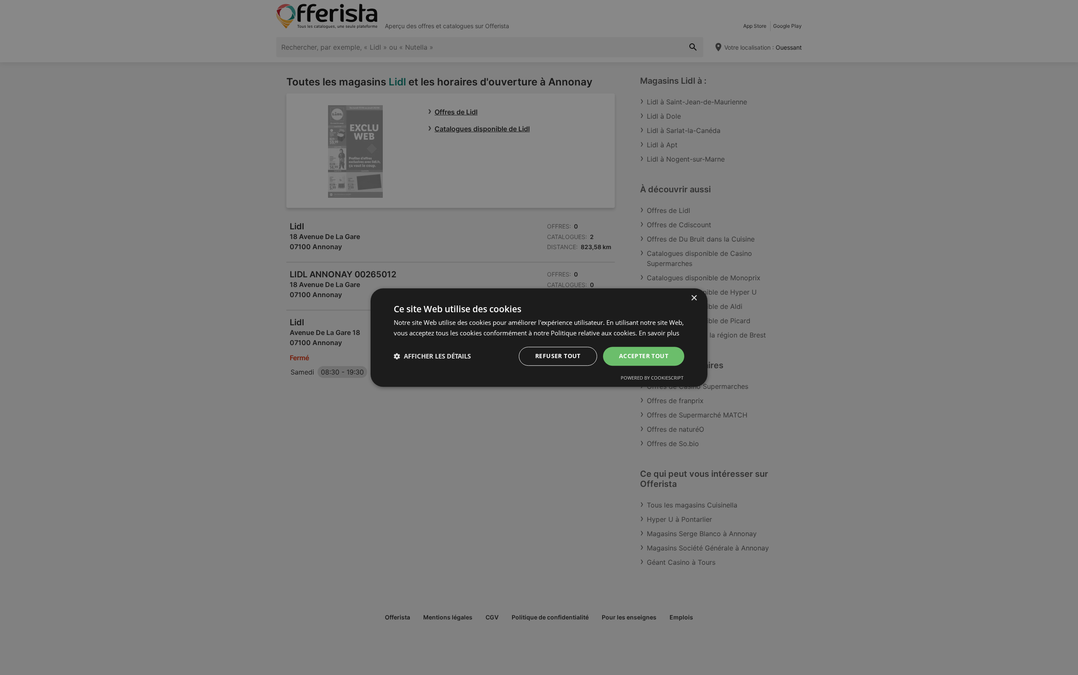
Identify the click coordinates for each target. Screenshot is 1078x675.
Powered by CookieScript (652, 378)
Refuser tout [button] (558, 356)
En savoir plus (659, 333)
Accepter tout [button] (643, 356)
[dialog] (539, 337)
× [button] (694, 298)
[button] (432, 356)
